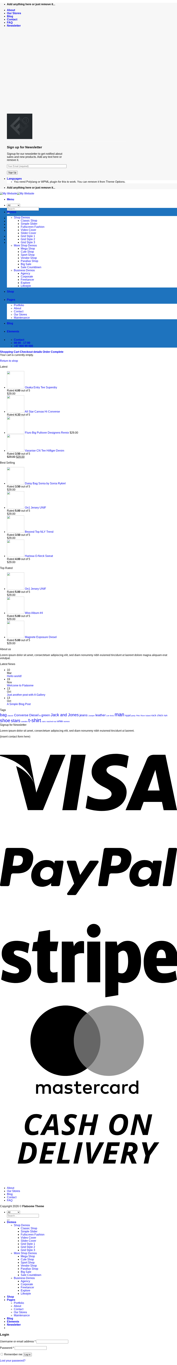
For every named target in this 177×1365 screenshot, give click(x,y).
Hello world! (14, 676)
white (60, 721)
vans (44, 721)
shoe (5, 720)
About (11, 10)
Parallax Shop (29, 261)
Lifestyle (26, 285)
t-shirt (34, 720)
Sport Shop (28, 254)
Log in (27, 1354)
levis (112, 716)
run (165, 715)
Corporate (27, 276)
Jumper (91, 716)
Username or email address (18, 1341)
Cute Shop (27, 251)
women (67, 721)
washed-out (51, 721)
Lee (107, 716)
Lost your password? (12, 1360)
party (133, 716)
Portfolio (19, 305)
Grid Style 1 (28, 236)
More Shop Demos (25, 245)
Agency (25, 273)
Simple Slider (29, 223)
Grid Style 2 (28, 239)
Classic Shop (29, 220)
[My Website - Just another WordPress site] (17, 193)
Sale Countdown (31, 267)
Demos (11, 211)
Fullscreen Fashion (32, 226)
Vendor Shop (29, 257)
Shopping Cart (10, 351)
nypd (128, 715)
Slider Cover (28, 233)
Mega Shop (28, 248)
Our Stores (14, 13)
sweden (24, 721)
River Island (146, 716)
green (45, 715)
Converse (21, 715)
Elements (13, 331)
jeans (84, 715)
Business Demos (24, 270)
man (119, 714)
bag (3, 715)
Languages (14, 178)
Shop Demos (22, 217)
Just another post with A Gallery (26, 694)
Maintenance (22, 317)
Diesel (34, 715)
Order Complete (53, 351)
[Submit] (8, 1219)
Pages (11, 299)
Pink (138, 716)
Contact (12, 19)
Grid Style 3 (28, 242)
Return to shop (9, 360)
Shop (10, 291)
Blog (10, 16)
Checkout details (31, 351)
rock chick (157, 715)
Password (7, 1347)
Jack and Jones (65, 715)
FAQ (10, 22)
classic (10, 716)
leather (100, 715)
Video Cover (28, 229)
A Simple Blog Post (19, 704)
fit (40, 716)
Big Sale (26, 264)
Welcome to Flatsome (20, 685)
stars (15, 720)
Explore (25, 282)
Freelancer (27, 279)
